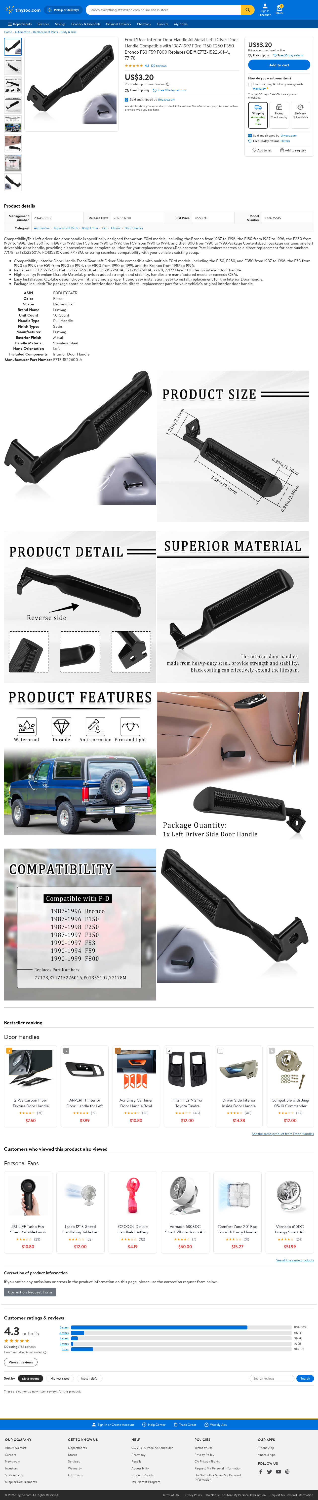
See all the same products (295, 1260)
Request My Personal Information (218, 1468)
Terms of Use (204, 1447)
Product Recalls (142, 1475)
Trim (104, 228)
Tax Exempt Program (145, 1481)
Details (285, 141)
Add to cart (279, 65)
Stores (72, 1454)
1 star (65, 1349)
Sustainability (14, 1475)
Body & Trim (69, 32)
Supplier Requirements (21, 1481)
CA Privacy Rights (207, 1461)
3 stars (64, 1338)
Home (8, 32)
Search (305, 1378)
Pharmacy (144, 24)
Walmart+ (75, 1468)
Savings (60, 24)
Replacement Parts (45, 32)
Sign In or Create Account (116, 1424)
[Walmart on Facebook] (260, 1472)
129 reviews (158, 66)
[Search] (248, 10)
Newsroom (12, 1461)
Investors (11, 1468)
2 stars (64, 1344)
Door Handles (134, 228)
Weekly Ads (218, 1424)
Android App (267, 1454)
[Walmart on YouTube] (278, 1472)
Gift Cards (75, 1475)
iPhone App (266, 1447)
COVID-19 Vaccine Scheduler (152, 1447)
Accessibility (140, 1468)
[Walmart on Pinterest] (287, 1472)
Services (43, 24)
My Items (180, 24)
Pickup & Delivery (118, 24)
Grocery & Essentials (85, 24)
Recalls (136, 1461)
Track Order (187, 1424)
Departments (22, 24)
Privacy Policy (204, 1454)
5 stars (64, 1327)
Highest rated (60, 1378)
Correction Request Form (30, 1292)
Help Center (156, 1424)
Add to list (264, 150)
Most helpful (89, 1378)
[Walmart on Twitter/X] (269, 1472)
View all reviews (21, 1362)
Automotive (22, 32)
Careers (162, 24)
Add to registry (295, 150)
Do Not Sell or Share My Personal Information (236, 1495)
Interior (116, 228)
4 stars (64, 1333)
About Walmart (15, 1447)
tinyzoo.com (166, 99)
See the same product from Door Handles (283, 1133)
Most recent (30, 1378)
